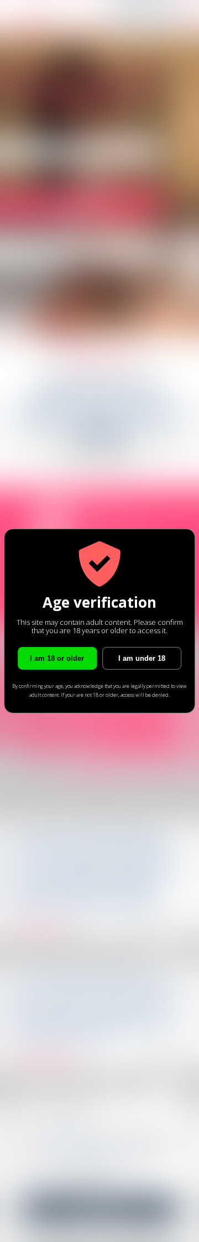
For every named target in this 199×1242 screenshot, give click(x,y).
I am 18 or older (57, 658)
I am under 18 (141, 658)
